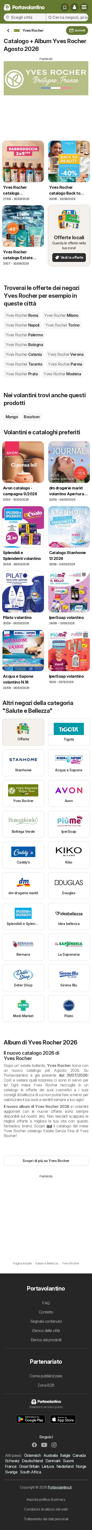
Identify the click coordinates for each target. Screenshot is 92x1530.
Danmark (52, 1460)
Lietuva (48, 1466)
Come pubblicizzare (46, 1375)
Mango (12, 416)
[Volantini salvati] (65, 7)
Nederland (64, 1466)
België (65, 1455)
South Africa (30, 1472)
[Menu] (84, 7)
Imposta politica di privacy (46, 1499)
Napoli (22, 325)
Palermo (24, 334)
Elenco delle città (46, 1330)
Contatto (46, 1312)
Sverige (11, 1472)
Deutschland (32, 1460)
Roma (22, 315)
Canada (79, 1455)
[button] (74, 7)
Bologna (24, 344)
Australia (50, 1455)
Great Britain (29, 1466)
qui (49, 1125)
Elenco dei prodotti (46, 1339)
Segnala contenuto (46, 1321)
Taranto (24, 364)
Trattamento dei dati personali (46, 1519)
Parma (65, 364)
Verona (65, 354)
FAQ (46, 1303)
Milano (61, 315)
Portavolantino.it (59, 1487)
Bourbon (31, 416)
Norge (81, 1466)
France (11, 1466)
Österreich (32, 1455)
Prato (22, 373)
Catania (24, 354)
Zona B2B (46, 1385)
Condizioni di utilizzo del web (46, 1509)
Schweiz (12, 1460)
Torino (62, 325)
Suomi (68, 1460)
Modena (62, 373)
